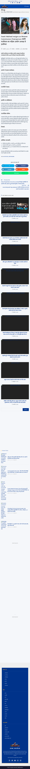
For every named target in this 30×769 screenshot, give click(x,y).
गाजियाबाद (6, 677)
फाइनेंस (6, 714)
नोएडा (6, 679)
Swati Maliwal (11, 156)
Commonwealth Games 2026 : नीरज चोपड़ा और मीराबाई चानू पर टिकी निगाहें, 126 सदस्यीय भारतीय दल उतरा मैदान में (18, 471)
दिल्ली (11, 12)
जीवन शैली (6, 699)
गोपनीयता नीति (7, 732)
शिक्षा (5, 718)
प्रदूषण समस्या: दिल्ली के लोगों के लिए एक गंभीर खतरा (15, 379)
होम (5, 725)
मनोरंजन (6, 705)
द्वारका (6, 681)
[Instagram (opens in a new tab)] (16, 2)
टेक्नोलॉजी (6, 707)
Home (2, 12)
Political (6, 156)
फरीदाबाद (6, 685)
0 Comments (14, 460)
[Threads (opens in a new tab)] (14, 2)
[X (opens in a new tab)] (11, 2)
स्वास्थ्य (6, 716)
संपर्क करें (6, 730)
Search (25, 409)
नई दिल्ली (7, 12)
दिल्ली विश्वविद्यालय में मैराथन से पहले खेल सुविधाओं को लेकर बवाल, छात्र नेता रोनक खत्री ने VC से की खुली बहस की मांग (15, 333)
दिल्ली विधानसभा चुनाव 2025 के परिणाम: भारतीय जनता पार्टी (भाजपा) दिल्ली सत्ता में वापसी (15, 238)
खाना (5, 693)
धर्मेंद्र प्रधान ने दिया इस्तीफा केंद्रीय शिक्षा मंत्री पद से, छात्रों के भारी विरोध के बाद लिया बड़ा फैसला (17, 457)
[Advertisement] (15, 431)
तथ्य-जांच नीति (7, 736)
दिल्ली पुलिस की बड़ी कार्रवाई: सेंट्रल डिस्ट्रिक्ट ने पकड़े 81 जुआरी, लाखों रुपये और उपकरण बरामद (15, 309)
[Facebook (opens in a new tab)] (13, 2)
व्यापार (6, 712)
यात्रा (5, 697)
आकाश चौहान (24, 49)
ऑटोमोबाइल (6, 709)
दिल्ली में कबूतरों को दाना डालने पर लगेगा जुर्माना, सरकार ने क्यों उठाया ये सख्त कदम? (15, 286)
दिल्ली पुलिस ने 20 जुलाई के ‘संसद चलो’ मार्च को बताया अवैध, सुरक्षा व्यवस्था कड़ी (18, 524)
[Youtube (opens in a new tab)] (19, 2)
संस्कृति (6, 695)
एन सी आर (6, 675)
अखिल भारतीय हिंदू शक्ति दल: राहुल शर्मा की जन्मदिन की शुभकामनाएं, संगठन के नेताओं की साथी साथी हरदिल (15, 401)
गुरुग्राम (6, 683)
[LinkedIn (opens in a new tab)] (18, 2)
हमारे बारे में (6, 728)
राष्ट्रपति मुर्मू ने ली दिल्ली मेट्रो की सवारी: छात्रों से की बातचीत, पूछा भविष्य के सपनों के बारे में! (15, 356)
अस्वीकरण (6, 734)
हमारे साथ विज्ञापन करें (8, 738)
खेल (5, 703)
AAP (4, 156)
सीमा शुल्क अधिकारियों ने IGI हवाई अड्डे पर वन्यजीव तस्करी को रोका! (15, 262)
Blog (5, 12)
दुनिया (6, 701)
